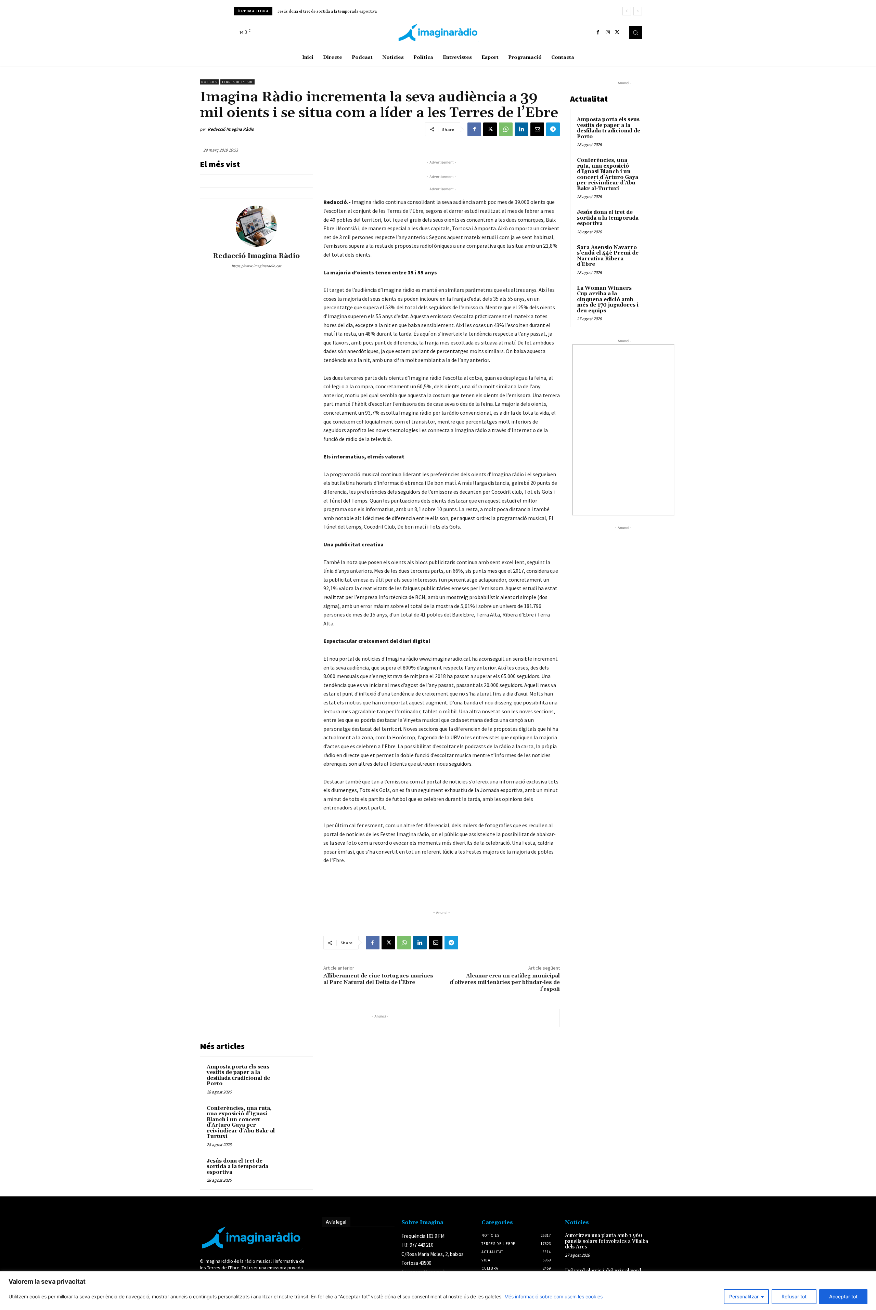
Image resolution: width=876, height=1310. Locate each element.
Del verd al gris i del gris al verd (603, 1271)
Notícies (209, 82)
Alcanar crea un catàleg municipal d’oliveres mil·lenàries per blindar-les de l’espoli (505, 982)
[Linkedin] (521, 129)
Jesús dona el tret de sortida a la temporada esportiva (237, 1167)
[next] (637, 11)
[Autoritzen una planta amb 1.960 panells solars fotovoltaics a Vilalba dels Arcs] (665, 1243)
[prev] (626, 11)
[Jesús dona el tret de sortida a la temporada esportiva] (293, 1170)
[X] (617, 32)
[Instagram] (608, 32)
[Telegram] (553, 129)
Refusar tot (794, 1296)
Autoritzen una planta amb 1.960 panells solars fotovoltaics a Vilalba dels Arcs (606, 1241)
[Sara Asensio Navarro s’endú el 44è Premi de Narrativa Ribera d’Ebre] (657, 256)
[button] (635, 32)
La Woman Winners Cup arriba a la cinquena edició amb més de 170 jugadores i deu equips (608, 299)
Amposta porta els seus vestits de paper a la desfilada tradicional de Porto (238, 1075)
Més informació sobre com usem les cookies (553, 1296)
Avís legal (336, 1222)
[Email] (537, 129)
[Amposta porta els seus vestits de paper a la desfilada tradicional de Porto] (293, 1076)
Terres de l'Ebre (237, 82)
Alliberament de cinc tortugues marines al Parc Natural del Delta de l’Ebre (378, 979)
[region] (438, 1290)
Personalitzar (744, 1296)
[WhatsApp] (506, 129)
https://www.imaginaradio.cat (256, 265)
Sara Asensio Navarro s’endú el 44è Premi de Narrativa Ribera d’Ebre (343, 11)
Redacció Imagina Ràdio (231, 129)
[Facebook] (598, 32)
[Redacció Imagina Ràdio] (256, 226)
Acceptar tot (843, 1296)
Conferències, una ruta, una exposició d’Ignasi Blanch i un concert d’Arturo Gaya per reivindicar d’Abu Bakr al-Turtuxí (242, 1122)
